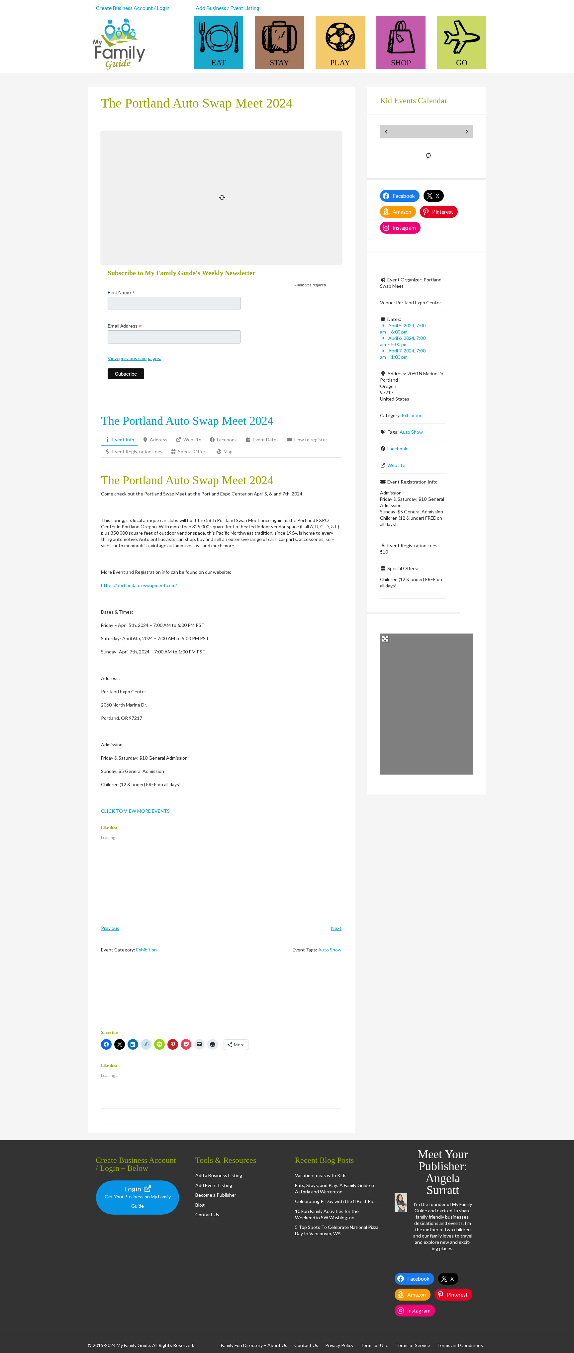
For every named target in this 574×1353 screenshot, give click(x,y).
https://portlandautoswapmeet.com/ (139, 585)
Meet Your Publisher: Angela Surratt (443, 1172)
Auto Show (329, 949)
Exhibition (146, 949)
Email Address (125, 326)
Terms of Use (374, 1345)
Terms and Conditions (460, 1345)
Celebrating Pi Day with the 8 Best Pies (336, 1201)
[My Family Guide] (117, 70)
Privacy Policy (339, 1345)
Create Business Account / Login (132, 8)
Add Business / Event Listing (227, 8)
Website (396, 465)
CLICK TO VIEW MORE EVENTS (135, 811)
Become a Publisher (215, 1195)
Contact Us (207, 1214)
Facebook (397, 448)
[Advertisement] (221, 995)
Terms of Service (412, 1345)
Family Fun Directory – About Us (254, 1345)
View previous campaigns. (134, 358)
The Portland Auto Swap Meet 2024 (187, 420)
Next (336, 928)
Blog (200, 1205)
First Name (121, 292)
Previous (110, 928)
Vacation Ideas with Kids (320, 1175)
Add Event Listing (213, 1185)
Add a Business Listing (218, 1175)
